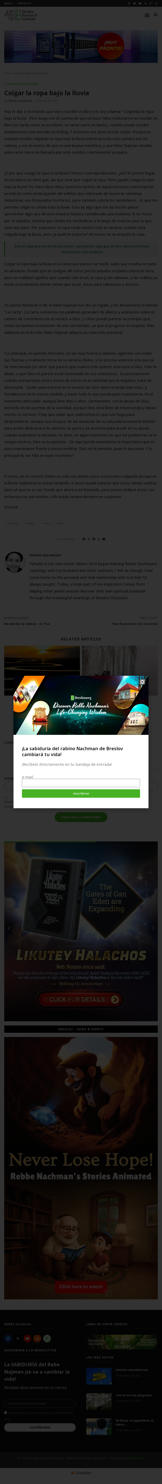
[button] (142, 682)
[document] (81, 742)
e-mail (27, 777)
